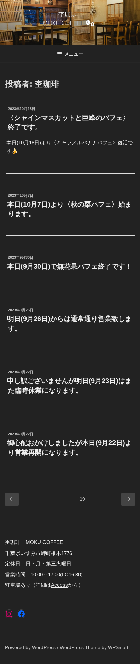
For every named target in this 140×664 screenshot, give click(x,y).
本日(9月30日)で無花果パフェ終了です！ (69, 266)
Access (59, 585)
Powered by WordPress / (32, 647)
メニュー (73, 54)
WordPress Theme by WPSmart (94, 647)
